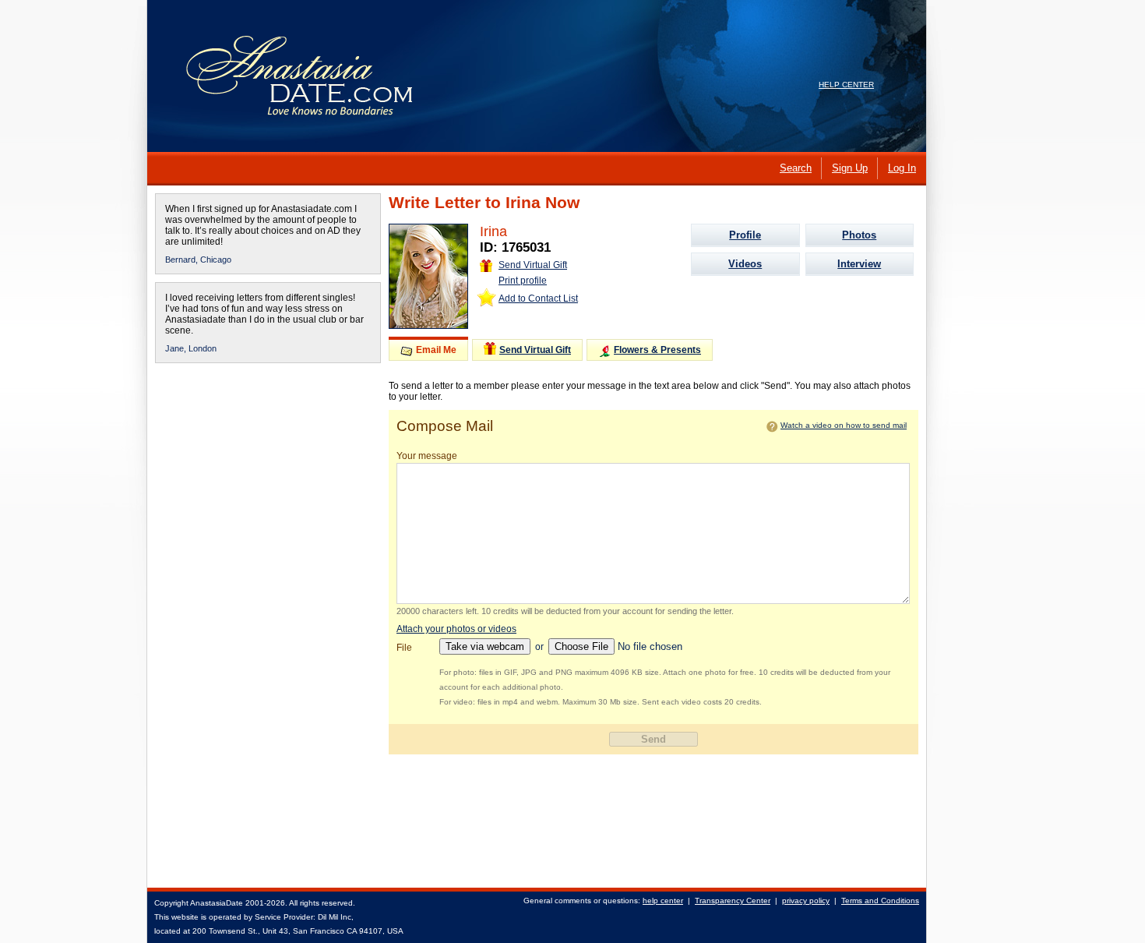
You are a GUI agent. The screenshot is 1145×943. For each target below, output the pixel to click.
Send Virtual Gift (533, 265)
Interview (859, 264)
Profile (745, 235)
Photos (859, 235)
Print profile (523, 280)
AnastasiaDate (216, 903)
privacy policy (806, 900)
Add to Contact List (538, 298)
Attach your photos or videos (456, 628)
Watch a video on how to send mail (843, 425)
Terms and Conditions (880, 900)
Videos (745, 264)
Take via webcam (485, 646)
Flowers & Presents (657, 349)
